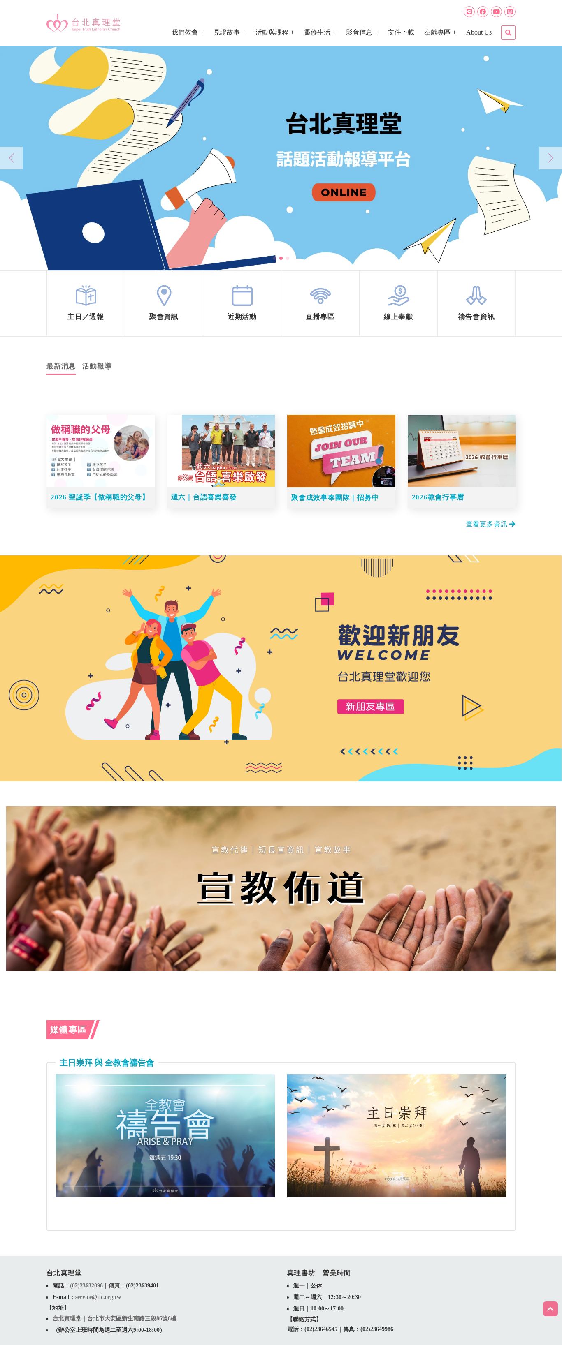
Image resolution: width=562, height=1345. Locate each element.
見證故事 (227, 32)
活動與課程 (271, 32)
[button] (274, 258)
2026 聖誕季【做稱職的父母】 (100, 497)
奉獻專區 (437, 32)
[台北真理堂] (83, 23)
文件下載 (401, 32)
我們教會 (185, 32)
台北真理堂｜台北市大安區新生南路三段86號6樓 (114, 1318)
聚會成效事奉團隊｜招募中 (335, 497)
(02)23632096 (86, 1286)
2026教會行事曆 (438, 497)
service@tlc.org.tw (98, 1297)
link (86, 303)
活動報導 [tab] (96, 366)
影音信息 (359, 32)
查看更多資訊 (488, 524)
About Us (479, 32)
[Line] (469, 11)
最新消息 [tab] (61, 366)
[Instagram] (510, 11)
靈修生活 (317, 32)
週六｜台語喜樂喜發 (204, 497)
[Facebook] (482, 11)
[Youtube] (496, 11)
